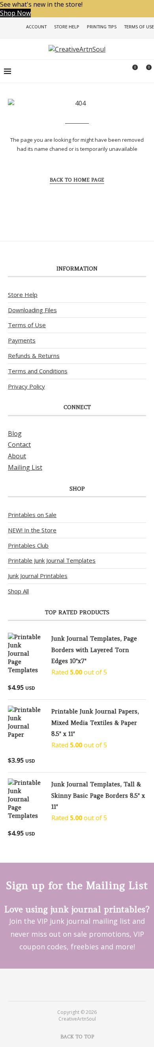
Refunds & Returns (34, 356)
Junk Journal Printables (38, 576)
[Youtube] (82, 984)
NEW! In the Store (32, 530)
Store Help (66, 27)
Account (36, 27)
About (17, 456)
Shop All (18, 591)
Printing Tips (101, 27)
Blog (15, 433)
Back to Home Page (77, 180)
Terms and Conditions (38, 371)
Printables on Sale (32, 515)
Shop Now (15, 13)
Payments (22, 340)
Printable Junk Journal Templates (52, 560)
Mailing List (25, 467)
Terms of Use (139, 27)
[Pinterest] (71, 984)
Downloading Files (32, 310)
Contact (19, 444)
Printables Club (28, 545)
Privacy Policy (26, 386)
